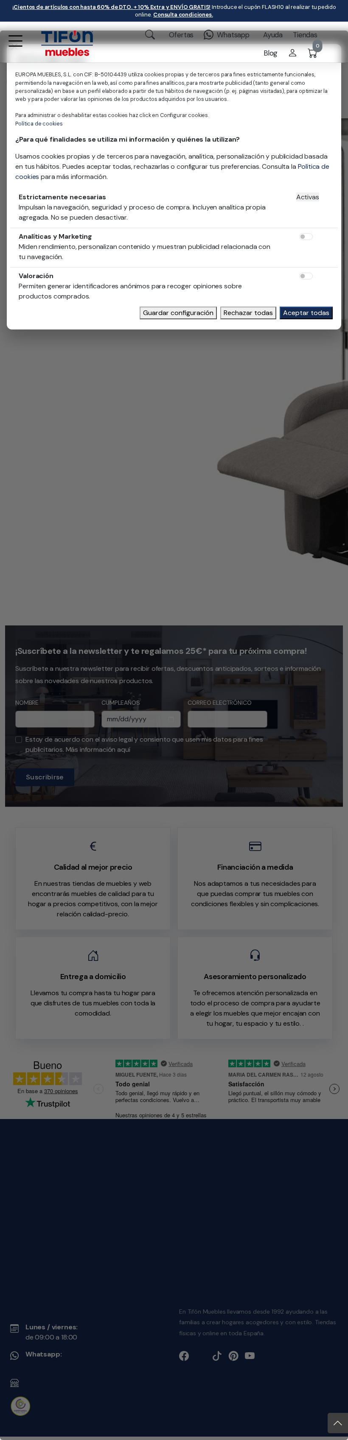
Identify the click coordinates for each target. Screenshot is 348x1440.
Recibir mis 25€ (286, 758)
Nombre (38, 683)
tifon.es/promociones (130, 662)
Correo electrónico (263, 683)
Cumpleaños (147, 683)
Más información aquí (111, 730)
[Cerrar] (333, 619)
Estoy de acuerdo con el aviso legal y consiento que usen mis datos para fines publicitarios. (158, 725)
